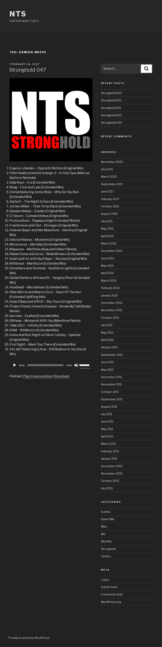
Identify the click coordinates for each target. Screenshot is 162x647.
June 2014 (107, 258)
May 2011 (107, 429)
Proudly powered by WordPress (29, 637)
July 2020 (107, 169)
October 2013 (110, 317)
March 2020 (109, 176)
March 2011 (108, 443)
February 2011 (110, 451)
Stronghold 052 (111, 100)
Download (61, 376)
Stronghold (108, 549)
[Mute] (76, 365)
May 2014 (107, 265)
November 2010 (111, 473)
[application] (50, 365)
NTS (17, 14)
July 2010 (107, 488)
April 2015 (107, 236)
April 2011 (107, 436)
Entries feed (109, 587)
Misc (104, 526)
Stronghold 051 (111, 108)
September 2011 (111, 399)
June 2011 (107, 421)
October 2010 (110, 480)
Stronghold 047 (27, 70)
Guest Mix (107, 519)
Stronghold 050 (111, 115)
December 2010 (111, 466)
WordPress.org (111, 602)
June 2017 (107, 191)
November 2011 (111, 384)
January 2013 (109, 347)
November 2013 (111, 310)
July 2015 (107, 221)
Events (105, 511)
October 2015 (110, 206)
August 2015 (109, 213)
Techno (106, 556)
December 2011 (111, 377)
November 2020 (112, 162)
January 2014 (109, 295)
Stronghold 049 (111, 122)
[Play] (15, 365)
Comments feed (112, 594)
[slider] (84, 364)
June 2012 (107, 362)
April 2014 (107, 273)
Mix (103, 534)
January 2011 (109, 458)
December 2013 (111, 302)
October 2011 (110, 392)
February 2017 (110, 199)
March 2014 (108, 280)
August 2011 (109, 406)
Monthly (106, 541)
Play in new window (37, 376)
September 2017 (112, 184)
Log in (105, 579)
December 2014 (111, 250)
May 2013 (107, 332)
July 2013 (106, 325)
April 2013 (107, 340)
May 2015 (107, 228)
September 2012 (112, 354)
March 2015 (108, 243)
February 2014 (110, 288)
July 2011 (106, 414)
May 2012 (107, 369)
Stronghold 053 (111, 93)
